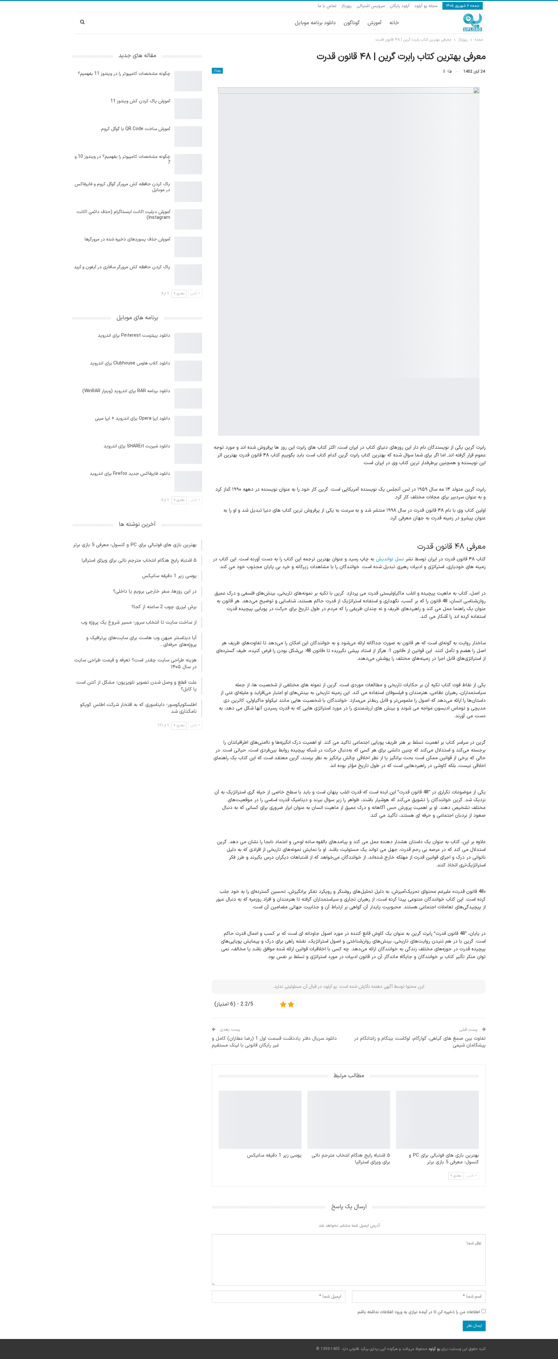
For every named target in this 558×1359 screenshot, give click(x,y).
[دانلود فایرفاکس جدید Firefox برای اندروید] (188, 481)
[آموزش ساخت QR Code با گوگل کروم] (188, 136)
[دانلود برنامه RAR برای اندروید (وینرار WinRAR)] (188, 398)
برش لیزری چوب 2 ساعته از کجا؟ (164, 607)
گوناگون (352, 23)
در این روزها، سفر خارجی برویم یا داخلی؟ (155, 591)
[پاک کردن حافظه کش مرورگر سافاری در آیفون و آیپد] (188, 274)
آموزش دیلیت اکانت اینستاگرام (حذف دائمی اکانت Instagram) (123, 215)
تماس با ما (327, 6)
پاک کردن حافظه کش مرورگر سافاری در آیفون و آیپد (122, 267)
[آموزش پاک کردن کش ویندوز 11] (188, 108)
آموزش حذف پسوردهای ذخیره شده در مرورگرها (127, 239)
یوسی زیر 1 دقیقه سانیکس (169, 576)
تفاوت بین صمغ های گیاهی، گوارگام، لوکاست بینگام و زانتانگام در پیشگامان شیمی (420, 1042)
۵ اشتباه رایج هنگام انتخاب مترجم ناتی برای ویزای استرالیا (139, 560)
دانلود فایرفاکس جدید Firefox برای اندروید (130, 473)
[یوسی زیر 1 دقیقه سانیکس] (260, 1120)
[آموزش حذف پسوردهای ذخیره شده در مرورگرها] (188, 247)
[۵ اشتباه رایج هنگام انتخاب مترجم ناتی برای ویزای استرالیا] (348, 1120)
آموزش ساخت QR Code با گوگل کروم (135, 129)
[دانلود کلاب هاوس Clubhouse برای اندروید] (188, 371)
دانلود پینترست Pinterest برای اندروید (134, 335)
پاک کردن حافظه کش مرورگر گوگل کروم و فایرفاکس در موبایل (122, 187)
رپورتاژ (346, 6)
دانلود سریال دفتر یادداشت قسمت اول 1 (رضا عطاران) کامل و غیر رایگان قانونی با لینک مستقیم (274, 1042)
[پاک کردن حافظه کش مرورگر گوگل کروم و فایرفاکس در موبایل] (188, 191)
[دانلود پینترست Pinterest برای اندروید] (188, 343)
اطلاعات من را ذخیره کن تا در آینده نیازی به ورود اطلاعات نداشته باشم (418, 1312)
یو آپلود (434, 1349)
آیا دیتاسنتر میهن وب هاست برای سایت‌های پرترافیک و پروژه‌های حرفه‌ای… (141, 641)
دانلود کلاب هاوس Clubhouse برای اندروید (130, 363)
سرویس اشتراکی (370, 6)
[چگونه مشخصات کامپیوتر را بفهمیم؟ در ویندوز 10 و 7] (188, 164)
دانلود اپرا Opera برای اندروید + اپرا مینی (132, 418)
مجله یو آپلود (426, 6)
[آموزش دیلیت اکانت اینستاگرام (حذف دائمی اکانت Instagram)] (188, 219)
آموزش (374, 23)
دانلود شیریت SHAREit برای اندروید (137, 446)
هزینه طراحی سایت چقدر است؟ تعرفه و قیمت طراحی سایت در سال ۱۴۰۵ (135, 664)
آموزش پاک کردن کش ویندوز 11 (140, 101)
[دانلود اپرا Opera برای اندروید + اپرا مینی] (188, 426)
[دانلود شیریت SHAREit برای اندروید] (188, 454)
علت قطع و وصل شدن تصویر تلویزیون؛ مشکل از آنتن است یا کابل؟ (136, 686)
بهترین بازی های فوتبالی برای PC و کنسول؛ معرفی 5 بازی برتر (135, 545)
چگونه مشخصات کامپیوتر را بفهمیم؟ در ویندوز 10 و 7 (122, 159)
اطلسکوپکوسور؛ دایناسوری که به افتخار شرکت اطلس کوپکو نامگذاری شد (138, 708)
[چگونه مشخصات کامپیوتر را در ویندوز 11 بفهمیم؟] (188, 81)
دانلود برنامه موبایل (315, 23)
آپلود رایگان (399, 6)
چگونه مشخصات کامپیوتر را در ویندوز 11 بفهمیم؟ (124, 73)
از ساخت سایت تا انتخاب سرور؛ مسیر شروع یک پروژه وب (139, 622)
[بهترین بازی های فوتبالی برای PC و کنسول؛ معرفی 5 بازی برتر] (437, 1120)
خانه (394, 23)
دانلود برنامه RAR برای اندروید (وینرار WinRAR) (126, 391)
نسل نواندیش (390, 559)
